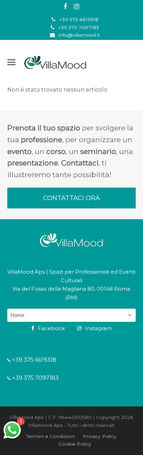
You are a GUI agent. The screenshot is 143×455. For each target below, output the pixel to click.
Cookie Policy (75, 444)
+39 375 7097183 (78, 27)
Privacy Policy (100, 436)
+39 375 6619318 (78, 19)
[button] (11, 62)
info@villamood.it (79, 35)
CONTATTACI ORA (71, 198)
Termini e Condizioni (50, 436)
